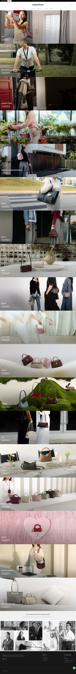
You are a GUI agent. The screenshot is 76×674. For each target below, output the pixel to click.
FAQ (65, 657)
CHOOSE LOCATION (4, 0)
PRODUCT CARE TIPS (68, 662)
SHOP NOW (6, 39)
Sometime (6, 670)
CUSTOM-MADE (45, 658)
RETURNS (66, 658)
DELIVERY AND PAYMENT (68, 660)
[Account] (70, 4)
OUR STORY (45, 657)
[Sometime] (38, 4)
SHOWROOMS (45, 660)
